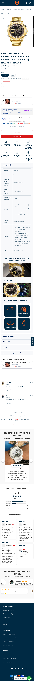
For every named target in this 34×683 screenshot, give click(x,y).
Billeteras (6, 624)
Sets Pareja (6, 617)
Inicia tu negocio (8, 662)
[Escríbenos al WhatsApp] (29, 678)
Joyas (5, 621)
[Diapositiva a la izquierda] (13, 50)
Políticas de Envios (8, 641)
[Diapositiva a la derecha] (20, 50)
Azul (13, 75)
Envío (5, 347)
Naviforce (16, 9)
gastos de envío (6, 81)
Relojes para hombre (9, 610)
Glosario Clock (8, 336)
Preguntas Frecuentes (9, 658)
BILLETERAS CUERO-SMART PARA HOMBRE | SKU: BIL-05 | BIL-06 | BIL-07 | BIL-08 (21, 99)
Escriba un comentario (15, 514)
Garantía (6, 342)
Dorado (6, 75)
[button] (3, 3)
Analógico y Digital (26, 9)
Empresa (5, 655)
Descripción (7, 165)
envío (16, 419)
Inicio (2, 9)
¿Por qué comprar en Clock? (14, 353)
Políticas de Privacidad (10, 634)
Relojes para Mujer (8, 614)
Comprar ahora (17, 136)
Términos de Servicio (9, 645)
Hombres (8, 9)
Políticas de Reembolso (10, 638)
